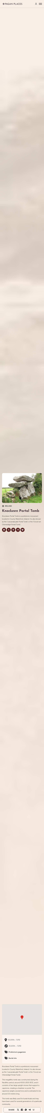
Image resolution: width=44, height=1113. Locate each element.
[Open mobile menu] (40, 4)
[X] (9, 530)
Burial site (13, 1058)
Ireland (8, 506)
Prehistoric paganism (17, 1052)
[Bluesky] (22, 530)
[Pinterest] (13, 530)
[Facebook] (4, 530)
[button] (22, 1017)
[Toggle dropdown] (36, 4)
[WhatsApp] (25, 1109)
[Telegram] (18, 530)
